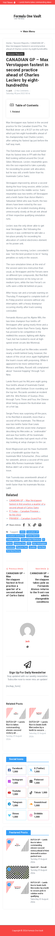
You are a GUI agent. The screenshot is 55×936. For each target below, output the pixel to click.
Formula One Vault (27, 16)
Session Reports (21, 43)
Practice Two (22, 547)
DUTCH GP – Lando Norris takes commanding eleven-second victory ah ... (15, 727)
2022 (22, 532)
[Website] (27, 647)
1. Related (15, 111)
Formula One (19, 543)
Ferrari (9, 543)
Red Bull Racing (13, 551)
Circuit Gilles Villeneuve (30, 539)
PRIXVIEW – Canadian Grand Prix (25, 518)
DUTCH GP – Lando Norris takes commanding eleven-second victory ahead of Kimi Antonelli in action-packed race (40, 848)
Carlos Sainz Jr (33, 536)
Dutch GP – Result (38, 867)
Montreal (10, 547)
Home (9, 43)
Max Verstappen (39, 543)
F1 (43, 539)
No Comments (23, 91)
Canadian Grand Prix (15, 536)
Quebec (32, 547)
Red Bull (41, 547)
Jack (10, 91)
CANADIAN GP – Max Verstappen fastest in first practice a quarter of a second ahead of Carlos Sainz (27, 504)
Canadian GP (32, 532)
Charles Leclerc (13, 539)
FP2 (28, 543)
